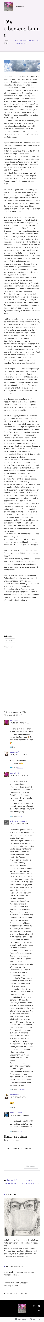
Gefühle (35, 40)
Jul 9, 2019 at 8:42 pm (19, 824)
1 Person (20, 768)
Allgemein (18, 40)
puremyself (20, 6)
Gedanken (27, 40)
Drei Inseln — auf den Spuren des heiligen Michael (19, 1273)
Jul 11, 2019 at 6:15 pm (19, 775)
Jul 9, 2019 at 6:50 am (19, 1097)
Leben (17, 43)
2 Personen (21, 1090)
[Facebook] (39, 1306)
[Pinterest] (39, 1311)
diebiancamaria (16, 1113)
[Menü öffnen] (38, 6)
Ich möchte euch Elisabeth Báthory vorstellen (16, 1284)
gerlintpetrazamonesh (18, 821)
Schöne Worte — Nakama (15, 1293)
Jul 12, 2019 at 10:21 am (19, 723)
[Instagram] (34, 1306)
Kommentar (30, 1166)
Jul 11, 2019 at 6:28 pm (19, 755)
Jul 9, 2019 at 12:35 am (19, 1115)
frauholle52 (14, 720)
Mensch (24, 43)
